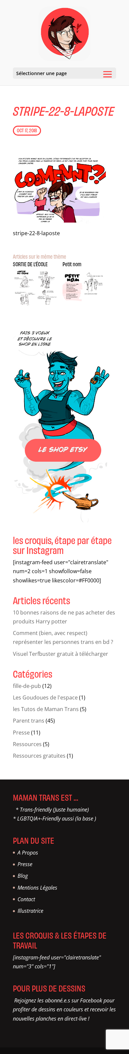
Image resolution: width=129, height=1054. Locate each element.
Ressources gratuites (39, 755)
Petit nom (72, 264)
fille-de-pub (27, 686)
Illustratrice (30, 910)
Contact (26, 899)
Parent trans (28, 720)
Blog (23, 875)
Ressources (27, 744)
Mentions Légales (37, 887)
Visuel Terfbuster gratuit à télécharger (60, 653)
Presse (21, 732)
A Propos (28, 852)
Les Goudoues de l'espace (45, 697)
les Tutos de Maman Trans (46, 709)
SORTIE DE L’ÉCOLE (30, 264)
